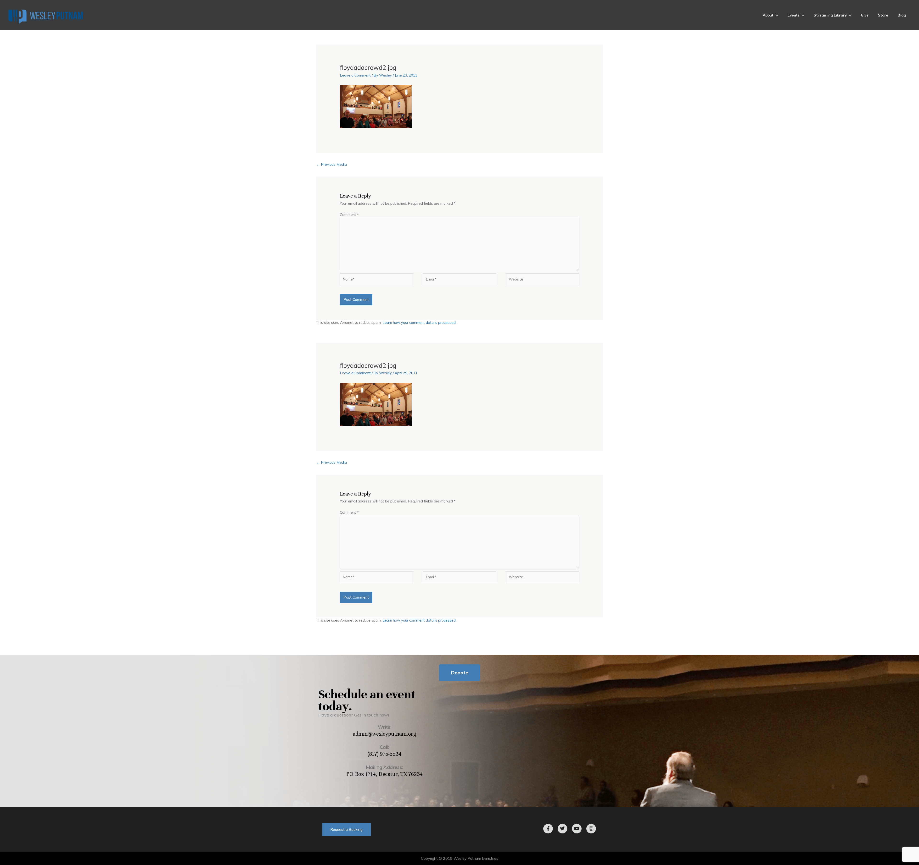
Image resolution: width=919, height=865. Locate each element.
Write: (384, 727)
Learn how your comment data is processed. (419, 322)
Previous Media (331, 164)
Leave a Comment (355, 75)
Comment (349, 214)
